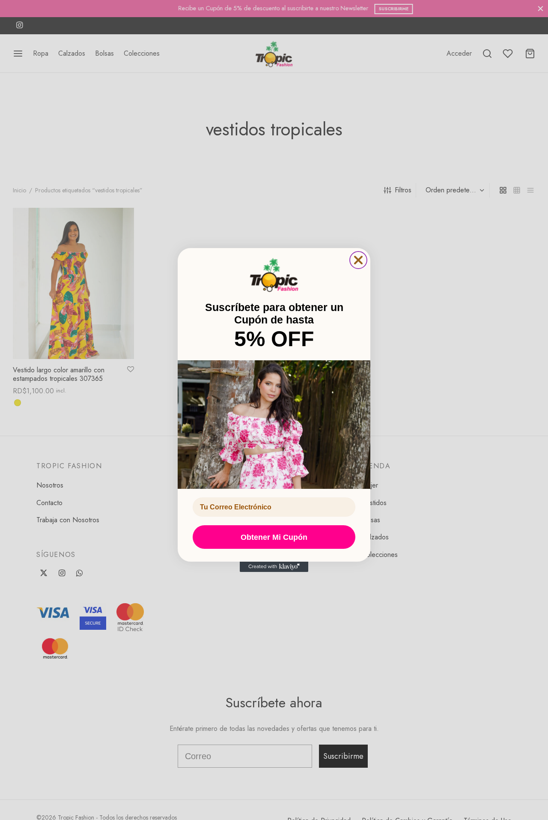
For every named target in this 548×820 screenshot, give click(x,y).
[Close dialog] (358, 260)
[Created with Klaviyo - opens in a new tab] (274, 567)
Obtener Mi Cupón (274, 537)
